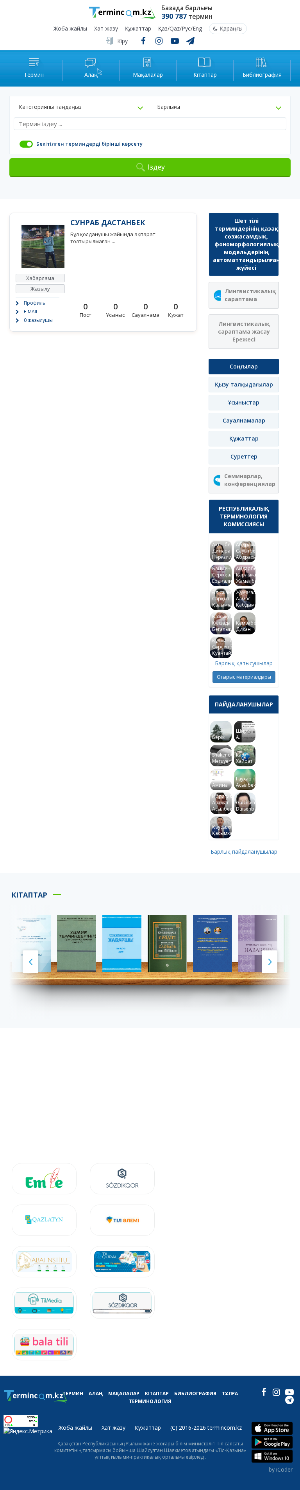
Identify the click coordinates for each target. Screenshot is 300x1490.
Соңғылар (244, 366)
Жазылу (40, 288)
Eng (197, 28)
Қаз (163, 28)
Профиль (34, 303)
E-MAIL (31, 311)
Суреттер (243, 456)
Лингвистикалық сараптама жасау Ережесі (244, 331)
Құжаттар (138, 28)
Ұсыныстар (243, 402)
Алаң (96, 1393)
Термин (72, 1393)
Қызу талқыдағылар (244, 384)
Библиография (195, 1393)
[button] (81, 107)
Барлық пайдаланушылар (244, 851)
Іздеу (156, 167)
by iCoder (281, 1469)
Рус (186, 28)
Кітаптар (157, 1393)
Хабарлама (40, 278)
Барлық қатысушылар (244, 663)
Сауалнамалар (244, 420)
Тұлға (230, 1393)
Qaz (175, 28)
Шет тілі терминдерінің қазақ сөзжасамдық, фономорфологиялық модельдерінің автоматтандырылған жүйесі (246, 244)
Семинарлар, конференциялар (249, 480)
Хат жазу (106, 28)
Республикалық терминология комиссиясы (244, 516)
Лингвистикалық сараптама (250, 295)
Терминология (150, 1401)
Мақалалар (123, 1393)
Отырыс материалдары (244, 677)
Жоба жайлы (70, 28)
